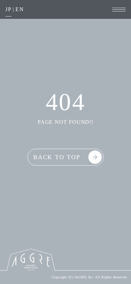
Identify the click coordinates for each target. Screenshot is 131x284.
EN (19, 9)
